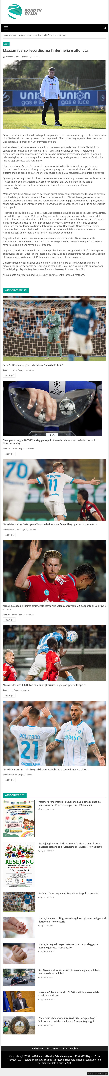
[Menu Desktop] (6, 28)
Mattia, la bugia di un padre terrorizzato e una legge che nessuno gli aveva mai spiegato (68, 946)
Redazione (37, 1048)
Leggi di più (9, 375)
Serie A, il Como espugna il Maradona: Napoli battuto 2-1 (33, 365)
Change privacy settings (97, 1073)
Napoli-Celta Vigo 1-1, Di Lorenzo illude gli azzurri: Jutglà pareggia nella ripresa (44, 685)
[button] (105, 27)
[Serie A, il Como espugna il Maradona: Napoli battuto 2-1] (54, 328)
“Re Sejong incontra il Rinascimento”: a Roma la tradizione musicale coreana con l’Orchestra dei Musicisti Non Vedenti (70, 845)
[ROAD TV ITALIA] (24, 11)
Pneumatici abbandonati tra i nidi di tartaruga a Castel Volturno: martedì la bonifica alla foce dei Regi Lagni (67, 1019)
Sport (6, 44)
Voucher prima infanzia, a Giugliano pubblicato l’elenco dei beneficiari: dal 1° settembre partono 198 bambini (69, 803)
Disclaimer (53, 1048)
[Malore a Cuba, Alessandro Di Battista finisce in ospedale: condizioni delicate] (19, 1001)
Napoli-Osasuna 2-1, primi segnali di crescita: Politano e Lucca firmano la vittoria (46, 769)
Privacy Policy (70, 1048)
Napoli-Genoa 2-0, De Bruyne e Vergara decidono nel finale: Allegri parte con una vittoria (50, 524)
